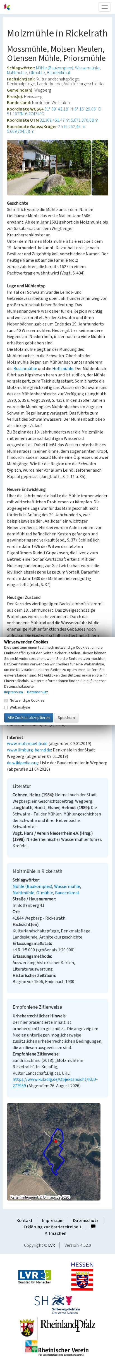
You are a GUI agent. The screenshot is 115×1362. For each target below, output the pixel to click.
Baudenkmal (58, 73)
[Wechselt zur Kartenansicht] (57, 1152)
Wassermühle (87, 68)
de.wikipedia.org (22, 763)
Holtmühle (62, 369)
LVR (51, 1245)
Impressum (53, 1221)
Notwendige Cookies (27, 700)
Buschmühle (25, 369)
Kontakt (24, 1221)
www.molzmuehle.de (27, 744)
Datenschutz (86, 1221)
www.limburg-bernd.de (29, 750)
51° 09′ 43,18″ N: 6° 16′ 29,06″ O (72, 109)
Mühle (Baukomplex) (54, 68)
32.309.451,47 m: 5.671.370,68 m (69, 120)
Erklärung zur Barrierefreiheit (53, 1227)
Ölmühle (37, 73)
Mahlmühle (17, 73)
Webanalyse (20, 707)
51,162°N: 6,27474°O (25, 114)
